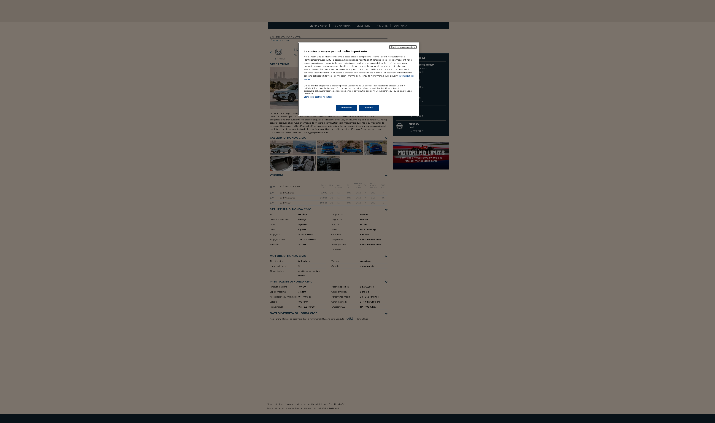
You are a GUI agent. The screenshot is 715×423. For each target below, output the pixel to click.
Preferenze (346, 107)
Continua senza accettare (403, 47)
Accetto (369, 107)
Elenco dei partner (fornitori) (318, 97)
